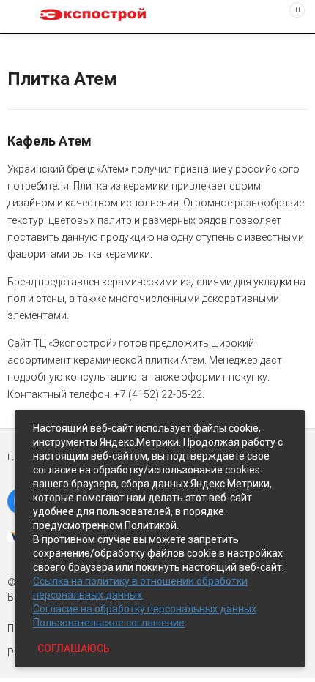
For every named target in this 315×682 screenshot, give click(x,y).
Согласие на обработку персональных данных (144, 609)
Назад (16, 46)
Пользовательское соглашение (109, 623)
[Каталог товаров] (23, 17)
